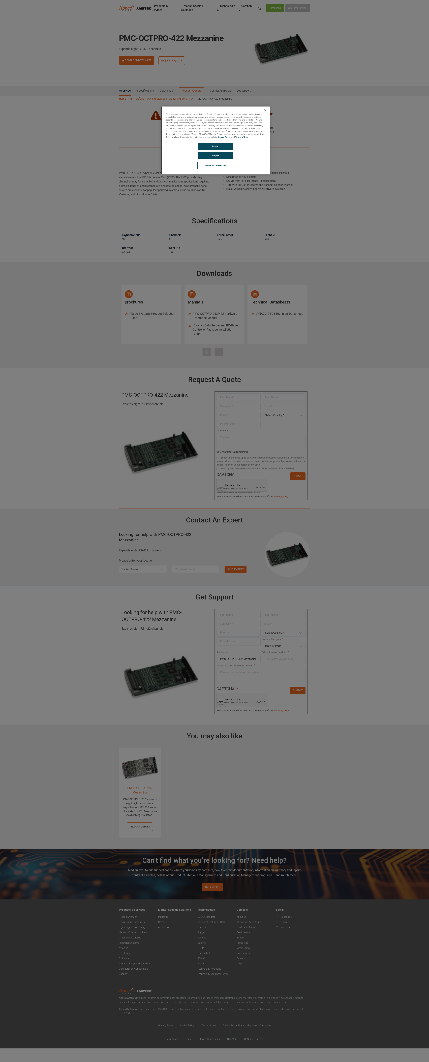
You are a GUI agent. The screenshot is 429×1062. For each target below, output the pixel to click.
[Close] (265, 110)
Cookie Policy (224, 137)
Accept (215, 146)
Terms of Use (241, 137)
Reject (215, 156)
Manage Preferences (215, 165)
